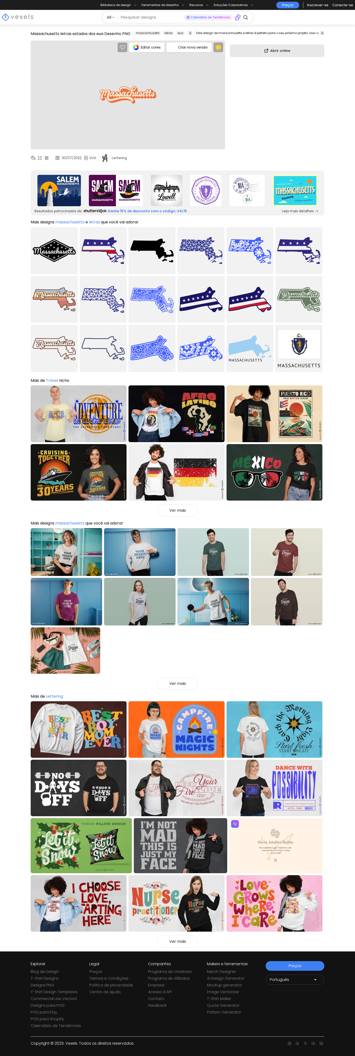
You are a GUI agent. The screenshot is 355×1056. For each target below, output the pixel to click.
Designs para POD (47, 1005)
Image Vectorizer (223, 992)
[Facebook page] (297, 1043)
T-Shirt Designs (44, 978)
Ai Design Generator (225, 978)
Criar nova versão (193, 47)
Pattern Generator (224, 1012)
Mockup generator (224, 985)
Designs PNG (42, 985)
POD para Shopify (47, 1019)
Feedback (157, 1005)
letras (168, 33)
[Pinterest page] (305, 1043)
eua (180, 33)
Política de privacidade (111, 985)
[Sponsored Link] (59, 190)
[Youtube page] (313, 1043)
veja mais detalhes (298, 211)
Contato (156, 998)
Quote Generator (223, 1005)
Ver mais (177, 510)
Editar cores (151, 47)
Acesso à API (160, 992)
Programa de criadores (170, 971)
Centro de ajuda (105, 992)
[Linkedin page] (321, 1043)
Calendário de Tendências (56, 1025)
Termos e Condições (108, 978)
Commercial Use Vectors (54, 998)
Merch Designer (221, 971)
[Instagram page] (289, 1043)
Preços (95, 971)
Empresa (156, 985)
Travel (52, 380)
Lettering (54, 696)
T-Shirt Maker (219, 998)
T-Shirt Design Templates (54, 992)
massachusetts (148, 33)
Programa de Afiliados (169, 978)
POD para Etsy (44, 1012)
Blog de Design (45, 971)
